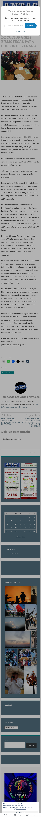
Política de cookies (21, 809)
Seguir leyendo (20, 31)
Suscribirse (30, 26)
